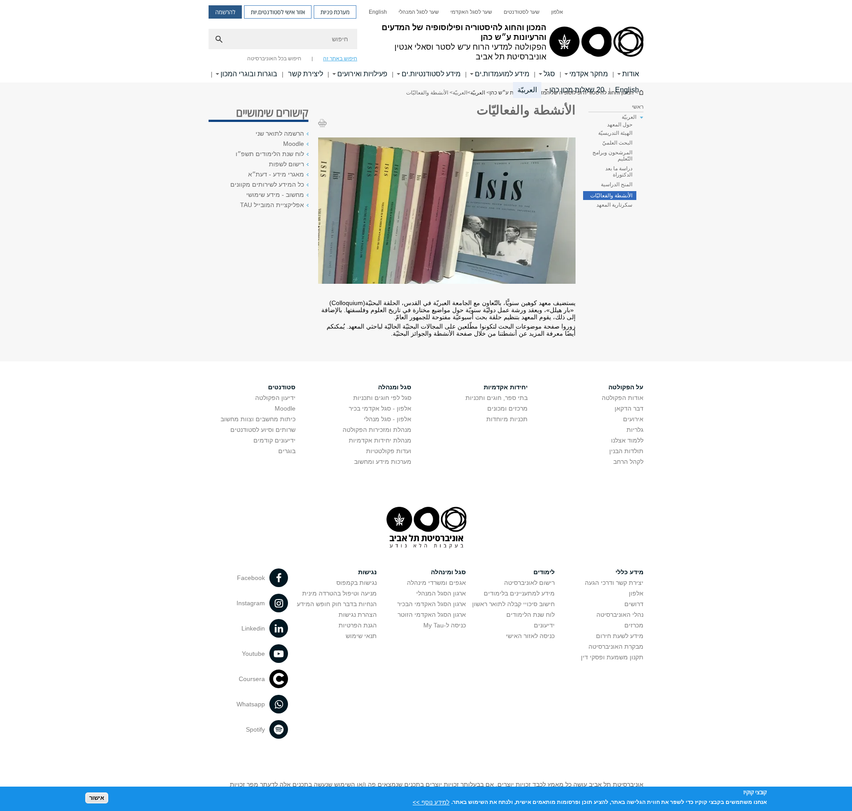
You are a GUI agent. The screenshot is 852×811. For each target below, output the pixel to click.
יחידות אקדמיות (506, 387)
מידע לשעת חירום (619, 635)
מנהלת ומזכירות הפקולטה (377, 429)
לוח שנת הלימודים (530, 614)
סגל (549, 74)
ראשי (637, 107)
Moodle (293, 143)
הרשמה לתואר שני (280, 133)
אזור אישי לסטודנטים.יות (278, 12)
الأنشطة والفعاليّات (611, 195)
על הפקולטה (625, 387)
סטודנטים (282, 387)
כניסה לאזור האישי (530, 635)
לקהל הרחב (628, 461)
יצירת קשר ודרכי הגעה (614, 582)
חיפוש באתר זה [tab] (340, 58)
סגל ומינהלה (448, 572)
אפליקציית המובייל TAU (272, 204)
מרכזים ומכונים (507, 408)
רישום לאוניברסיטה (529, 582)
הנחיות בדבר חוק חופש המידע (337, 603)
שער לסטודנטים (522, 12)
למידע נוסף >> (431, 802)
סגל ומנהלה (394, 387)
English (378, 12)
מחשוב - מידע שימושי (275, 194)
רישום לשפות (286, 164)
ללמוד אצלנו (627, 440)
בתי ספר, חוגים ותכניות (496, 397)
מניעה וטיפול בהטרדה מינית (339, 593)
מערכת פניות (335, 12)
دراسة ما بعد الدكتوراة (618, 171)
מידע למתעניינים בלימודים (519, 593)
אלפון (557, 12)
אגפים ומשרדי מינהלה (436, 582)
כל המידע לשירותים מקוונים (267, 184)
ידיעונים (544, 625)
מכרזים (633, 625)
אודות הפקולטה (622, 397)
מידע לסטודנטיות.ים (431, 74)
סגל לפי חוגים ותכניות (382, 397)
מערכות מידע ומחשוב (382, 461)
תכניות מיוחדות (507, 419)
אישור (96, 798)
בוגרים (287, 450)
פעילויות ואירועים (362, 74)
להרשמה (225, 12)
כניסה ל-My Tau (444, 625)
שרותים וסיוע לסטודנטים (263, 429)
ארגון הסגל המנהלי (441, 593)
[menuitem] (557, 12)
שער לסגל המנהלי (418, 12)
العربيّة (527, 90)
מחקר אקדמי (588, 74)
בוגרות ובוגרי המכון (249, 74)
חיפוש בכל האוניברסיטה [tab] (274, 58)
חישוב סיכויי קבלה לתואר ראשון (513, 603)
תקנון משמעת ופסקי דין (612, 657)
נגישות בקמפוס (356, 582)
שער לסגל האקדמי (471, 12)
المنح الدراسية (616, 184)
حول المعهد (619, 124)
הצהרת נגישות (358, 614)
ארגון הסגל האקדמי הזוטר (432, 614)
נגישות (367, 572)
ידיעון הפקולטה (275, 397)
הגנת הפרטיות (358, 625)
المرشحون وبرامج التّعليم (612, 155)
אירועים (633, 419)
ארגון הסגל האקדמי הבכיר (431, 603)
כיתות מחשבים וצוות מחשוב (258, 419)
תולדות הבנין (626, 450)
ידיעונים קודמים (274, 440)
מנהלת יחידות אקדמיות (380, 440)
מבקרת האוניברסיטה (615, 646)
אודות (630, 74)
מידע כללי (629, 572)
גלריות (635, 429)
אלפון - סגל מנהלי (387, 419)
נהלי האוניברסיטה (619, 614)
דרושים (633, 603)
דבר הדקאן (629, 408)
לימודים (544, 572)
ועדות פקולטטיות (388, 450)
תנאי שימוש (361, 635)
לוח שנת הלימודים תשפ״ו (270, 153)
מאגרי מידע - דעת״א (276, 174)
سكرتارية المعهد (614, 205)
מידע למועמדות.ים (502, 74)
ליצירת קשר (305, 74)
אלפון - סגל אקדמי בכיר (380, 408)
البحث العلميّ (617, 143)
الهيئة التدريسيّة (615, 133)
